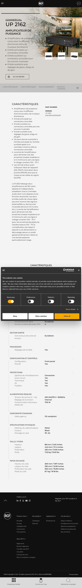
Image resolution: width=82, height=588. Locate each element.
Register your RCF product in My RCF (66, 500)
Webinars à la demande (68, 529)
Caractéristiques (10, 87)
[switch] (31, 301)
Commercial (21, 529)
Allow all (67, 316)
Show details (70, 309)
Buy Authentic (65, 532)
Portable (19, 521)
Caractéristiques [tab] (41, 265)
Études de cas (50, 521)
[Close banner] (79, 270)
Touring (19, 523)
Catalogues (36, 521)
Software (35, 523)
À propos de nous (22, 554)
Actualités (20, 552)
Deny (15, 316)
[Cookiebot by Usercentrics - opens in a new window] (64, 270)
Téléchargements (46, 87)
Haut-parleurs (21, 532)
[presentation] (41, 55)
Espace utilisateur (66, 521)
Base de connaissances (68, 526)
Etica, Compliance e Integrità (26, 557)
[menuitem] (73, 574)
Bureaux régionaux (23, 546)
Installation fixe (21, 526)
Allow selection (41, 316)
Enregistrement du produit (69, 523)
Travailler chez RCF (23, 549)
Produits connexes (61, 88)
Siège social (20, 543)
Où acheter (18, 77)
